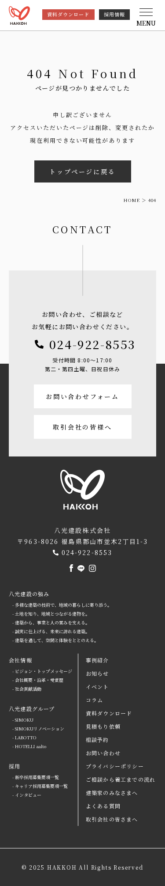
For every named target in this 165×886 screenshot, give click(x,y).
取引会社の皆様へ (82, 426)
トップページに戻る (82, 171)
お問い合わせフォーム (82, 396)
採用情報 (114, 14)
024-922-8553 (92, 344)
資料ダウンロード (68, 14)
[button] (146, 18)
